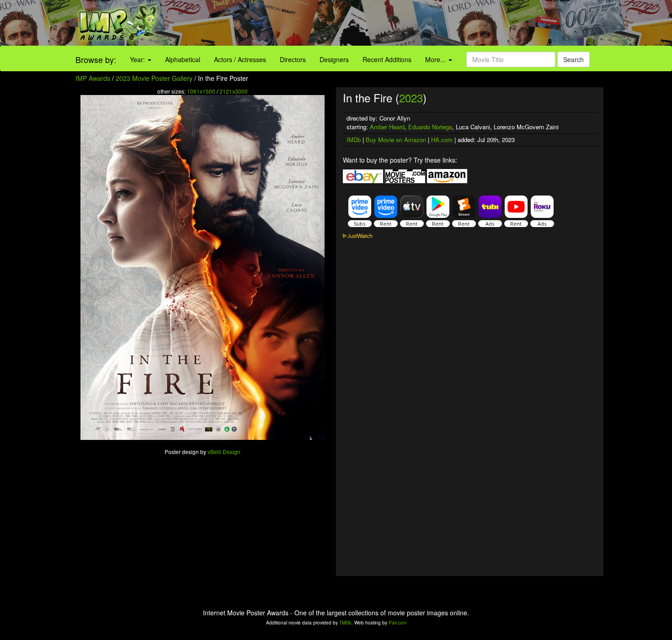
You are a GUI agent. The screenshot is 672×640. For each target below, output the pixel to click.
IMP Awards (92, 78)
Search (573, 59)
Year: (138, 59)
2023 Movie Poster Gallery (154, 78)
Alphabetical (182, 59)
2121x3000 (233, 91)
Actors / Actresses (240, 59)
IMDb (354, 139)
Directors (293, 59)
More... (436, 59)
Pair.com (397, 622)
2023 (411, 98)
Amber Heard (387, 126)
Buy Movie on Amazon (396, 139)
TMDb (345, 622)
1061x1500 (201, 91)
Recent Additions (387, 59)
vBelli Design (224, 451)
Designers (334, 59)
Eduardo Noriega (430, 126)
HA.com (442, 139)
